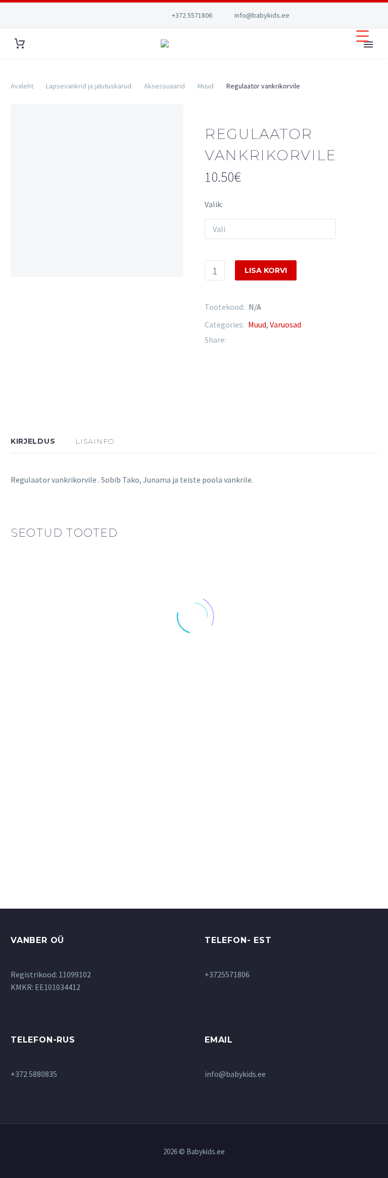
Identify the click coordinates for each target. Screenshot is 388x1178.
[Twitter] (248, 340)
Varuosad (285, 324)
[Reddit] (309, 340)
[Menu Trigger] (362, 36)
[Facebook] (233, 340)
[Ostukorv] (20, 43)
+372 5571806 (192, 15)
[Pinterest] (263, 340)
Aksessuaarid (164, 85)
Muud (206, 85)
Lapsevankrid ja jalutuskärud (88, 85)
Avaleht (22, 85)
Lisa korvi (266, 270)
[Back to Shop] (362, 132)
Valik (213, 204)
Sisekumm (34, 778)
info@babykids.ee (261, 15)
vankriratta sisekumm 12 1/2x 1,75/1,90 (62, 791)
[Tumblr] (278, 340)
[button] (64, 673)
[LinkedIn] (294, 340)
